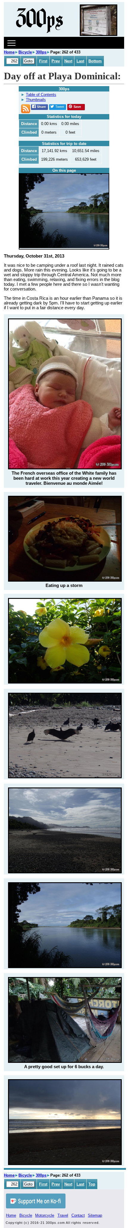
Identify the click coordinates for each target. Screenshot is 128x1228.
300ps (41, 52)
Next (68, 61)
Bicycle (25, 52)
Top (91, 1184)
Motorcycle (44, 1215)
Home (9, 52)
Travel (62, 1215)
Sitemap (95, 1215)
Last (80, 61)
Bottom (95, 61)
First (43, 61)
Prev (55, 61)
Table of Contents (41, 94)
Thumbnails (36, 99)
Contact (78, 1215)
